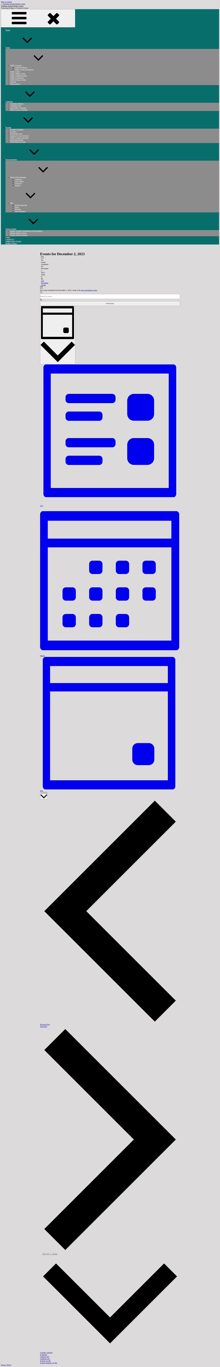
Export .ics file (45, 1361)
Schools (13, 82)
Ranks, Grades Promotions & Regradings (26, 231)
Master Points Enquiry (19, 235)
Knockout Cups (16, 134)
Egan (17, 207)
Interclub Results (16, 140)
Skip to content (6, 2)
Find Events (110, 303)
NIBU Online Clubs (17, 74)
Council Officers (21, 67)
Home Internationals (18, 177)
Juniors (18, 185)
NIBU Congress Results (19, 138)
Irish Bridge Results (18, 142)
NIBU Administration (18, 76)
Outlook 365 (44, 1357)
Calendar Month (16, 104)
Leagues (13, 132)
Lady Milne (19, 181)
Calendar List (15, 106)
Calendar (9, 102)
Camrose (18, 179)
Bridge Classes (11, 243)
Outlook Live (45, 1359)
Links (8, 237)
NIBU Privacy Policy (18, 80)
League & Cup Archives (19, 136)
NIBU (8, 48)
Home (8, 30)
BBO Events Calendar (19, 110)
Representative (11, 160)
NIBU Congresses (17, 78)
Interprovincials (21, 205)
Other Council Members (24, 70)
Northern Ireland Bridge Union (12, 6)
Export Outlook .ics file (48, 1363)
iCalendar (43, 1355)
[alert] (42, 271)
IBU (11, 203)
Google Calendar (46, 1353)
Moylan (18, 209)
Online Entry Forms (13, 241)
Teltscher (18, 183)
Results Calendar (16, 130)
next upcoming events (44, 283)
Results (8, 127)
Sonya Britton (20, 211)
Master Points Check (18, 233)
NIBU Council (15, 65)
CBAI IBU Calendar (18, 108)
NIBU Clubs (15, 72)
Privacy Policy (6, 1365)
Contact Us (10, 239)
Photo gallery (15, 84)
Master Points (11, 229)
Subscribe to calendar (50, 1254)
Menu (72, 26)
